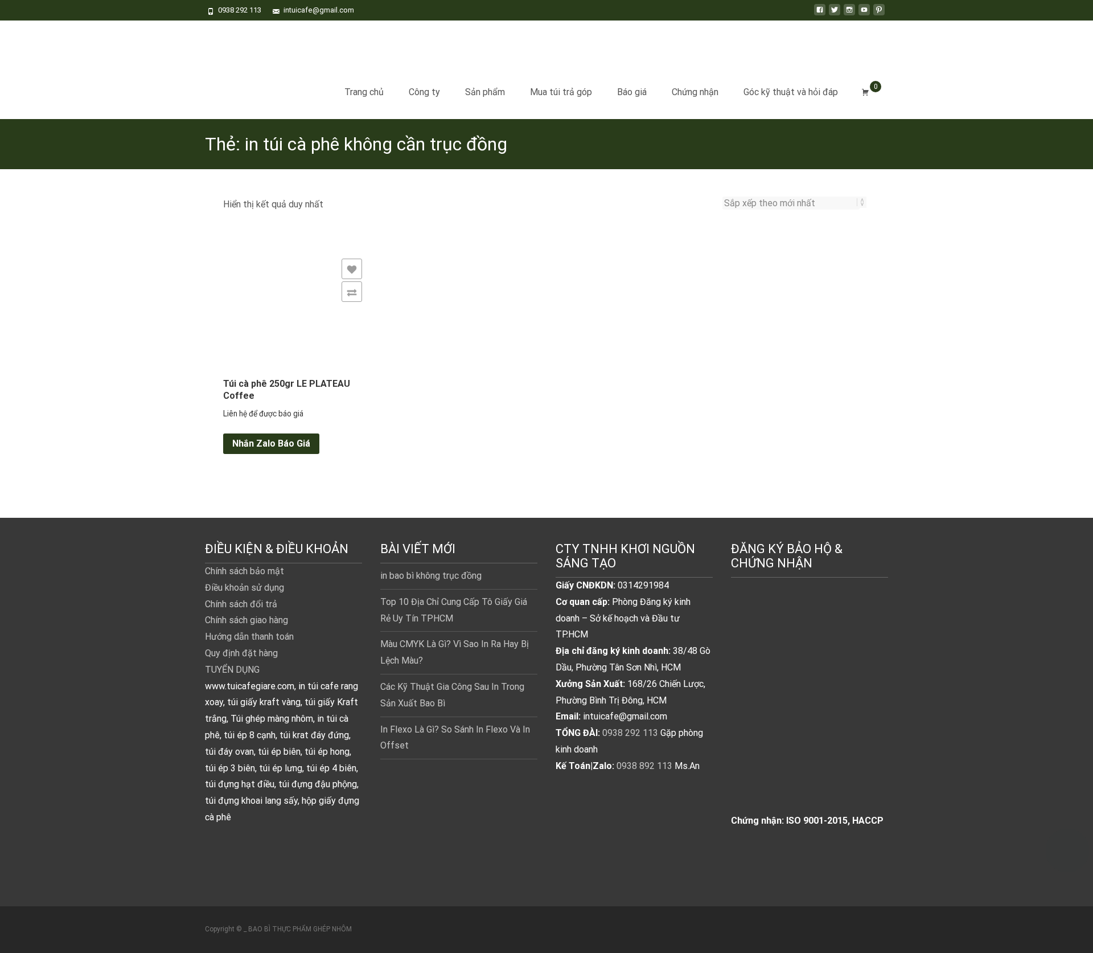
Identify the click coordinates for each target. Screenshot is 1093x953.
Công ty (424, 92)
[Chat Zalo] (1067, 845)
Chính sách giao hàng (246, 620)
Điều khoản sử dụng (244, 587)
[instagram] (849, 14)
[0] (865, 92)
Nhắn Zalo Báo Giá (271, 443)
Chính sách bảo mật (244, 571)
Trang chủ (364, 92)
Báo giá (632, 92)
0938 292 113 (630, 732)
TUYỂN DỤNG (232, 669)
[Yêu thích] (352, 269)
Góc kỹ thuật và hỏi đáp (790, 92)
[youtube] (864, 14)
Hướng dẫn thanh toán (249, 636)
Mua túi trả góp (561, 92)
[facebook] (819, 14)
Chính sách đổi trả (241, 604)
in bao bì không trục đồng (431, 575)
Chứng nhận (695, 92)
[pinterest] (879, 14)
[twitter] (834, 14)
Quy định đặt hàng (241, 653)
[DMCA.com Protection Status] (809, 707)
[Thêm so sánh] (352, 291)
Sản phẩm (485, 92)
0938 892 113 (644, 765)
